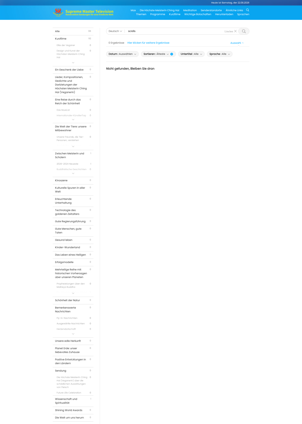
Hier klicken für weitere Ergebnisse (148, 43)
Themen (141, 14)
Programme (157, 14)
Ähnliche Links (234, 10)
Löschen (229, 31)
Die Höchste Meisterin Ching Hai (159, 10)
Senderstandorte (211, 10)
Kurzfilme (174, 14)
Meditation (190, 10)
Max (133, 10)
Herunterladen (224, 14)
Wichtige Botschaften (197, 14)
